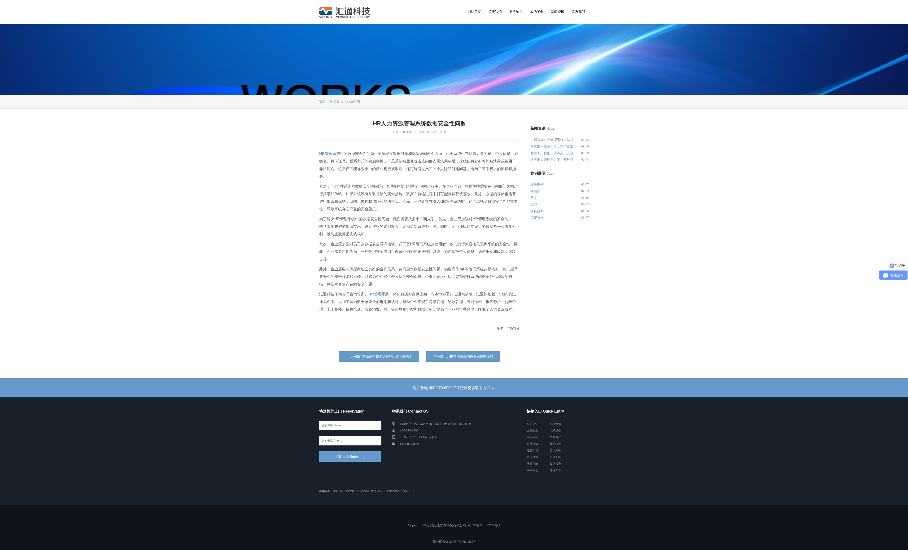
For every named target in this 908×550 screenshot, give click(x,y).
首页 (322, 101)
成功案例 (536, 11)
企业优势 (532, 443)
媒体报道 (555, 463)
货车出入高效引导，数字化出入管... (553, 146)
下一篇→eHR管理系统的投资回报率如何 (463, 356)
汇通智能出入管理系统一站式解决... (553, 140)
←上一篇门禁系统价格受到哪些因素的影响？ (379, 356)
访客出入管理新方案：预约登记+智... (553, 160)
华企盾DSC (362, 491)
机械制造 (555, 424)
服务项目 (516, 11)
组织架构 (532, 437)
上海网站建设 (391, 491)
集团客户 (555, 437)
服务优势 (532, 457)
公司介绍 (532, 424)
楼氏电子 (537, 184)
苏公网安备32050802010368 (454, 542)
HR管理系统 (329, 154)
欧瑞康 (535, 191)
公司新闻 (555, 450)
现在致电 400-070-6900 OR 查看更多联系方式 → (454, 388)
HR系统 (339, 491)
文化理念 (532, 430)
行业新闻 (555, 457)
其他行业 (555, 443)
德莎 (533, 204)
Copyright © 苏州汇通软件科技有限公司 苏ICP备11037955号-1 (454, 525)
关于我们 (495, 11)
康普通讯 (537, 218)
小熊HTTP (407, 491)
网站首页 (474, 11)
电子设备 (555, 430)
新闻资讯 (557, 11)
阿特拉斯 (537, 211)
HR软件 (350, 491)
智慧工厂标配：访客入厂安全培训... (553, 153)
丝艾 (533, 198)
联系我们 (578, 11)
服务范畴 (532, 463)
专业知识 (555, 470)
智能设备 (376, 491)
